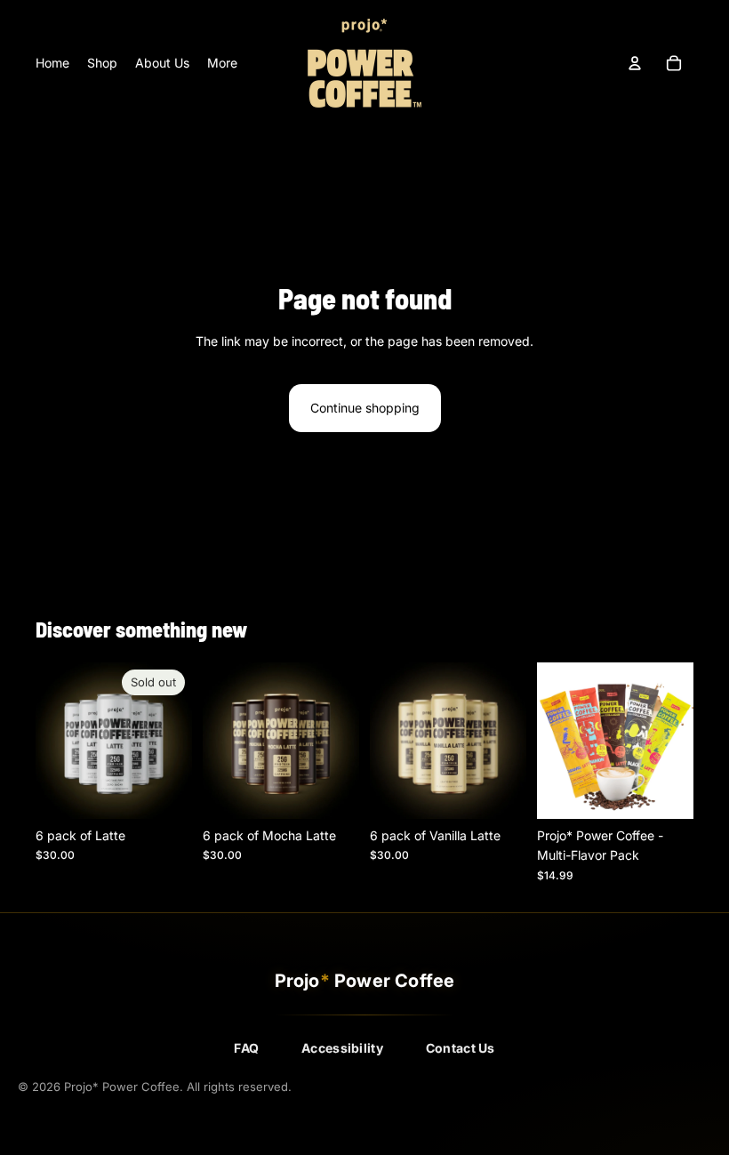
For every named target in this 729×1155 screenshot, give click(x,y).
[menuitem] (222, 63)
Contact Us (460, 1047)
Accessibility (342, 1047)
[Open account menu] (634, 63)
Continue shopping (365, 407)
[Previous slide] (49, 740)
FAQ (246, 1047)
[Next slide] (178, 740)
